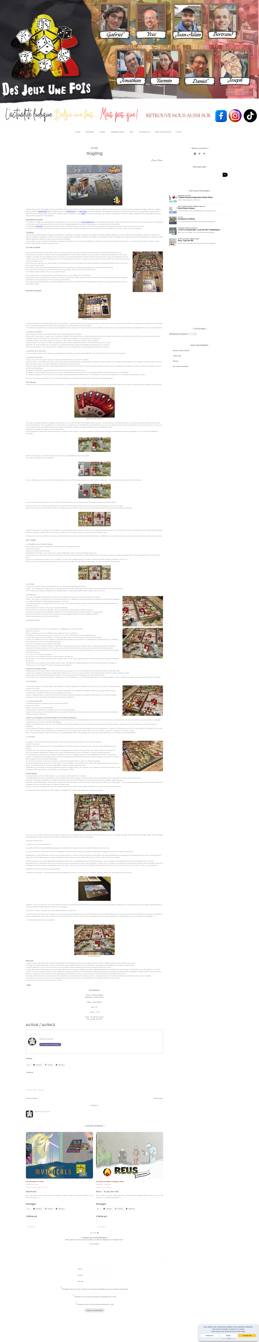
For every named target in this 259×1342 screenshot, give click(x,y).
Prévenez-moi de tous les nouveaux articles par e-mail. (95, 1304)
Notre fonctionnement (162, 132)
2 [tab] (93, 1232)
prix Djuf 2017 (70, 211)
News (131, 132)
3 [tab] (95, 1232)
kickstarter (39, 226)
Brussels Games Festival (181, 350)
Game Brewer (42, 211)
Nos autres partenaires (181, 366)
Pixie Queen (83, 211)
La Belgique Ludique (117, 132)
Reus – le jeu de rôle (37, 1191)
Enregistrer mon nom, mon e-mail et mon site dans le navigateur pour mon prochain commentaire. (95, 1289)
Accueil (77, 132)
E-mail (80, 1275)
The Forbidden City (87, 222)
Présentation (90, 132)
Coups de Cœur (100, 1181)
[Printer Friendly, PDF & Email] (156, 160)
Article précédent (31, 1098)
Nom (80, 1269)
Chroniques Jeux (144, 132)
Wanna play (177, 356)
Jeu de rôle (29, 1181)
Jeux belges (94, 148)
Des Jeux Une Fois (46, 1039)
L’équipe (102, 132)
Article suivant (158, 1098)
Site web (80, 1281)
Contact (178, 132)
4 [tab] (97, 1232)
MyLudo (175, 361)
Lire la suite (31, 1227)
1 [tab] (91, 1232)
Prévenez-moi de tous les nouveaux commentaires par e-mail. (95, 1297)
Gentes (83, 213)
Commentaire (94, 1244)
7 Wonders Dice (104, 1191)
